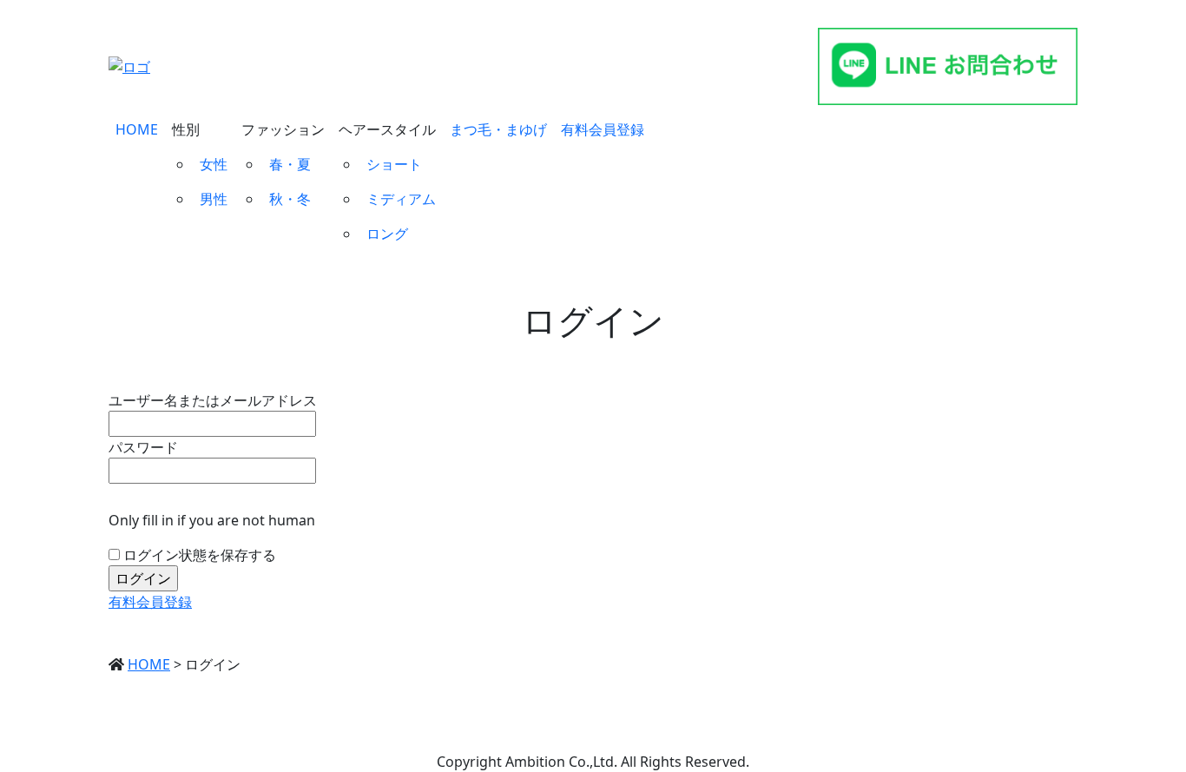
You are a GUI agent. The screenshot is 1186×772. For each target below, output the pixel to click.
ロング (387, 233)
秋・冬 (290, 198)
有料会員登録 (602, 129)
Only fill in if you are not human (212, 520)
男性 (213, 198)
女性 (213, 164)
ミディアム (401, 198)
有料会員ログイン (724, 66)
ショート (394, 164)
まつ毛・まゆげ (498, 129)
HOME (136, 129)
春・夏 (290, 164)
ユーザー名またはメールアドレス (213, 400)
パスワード (143, 447)
